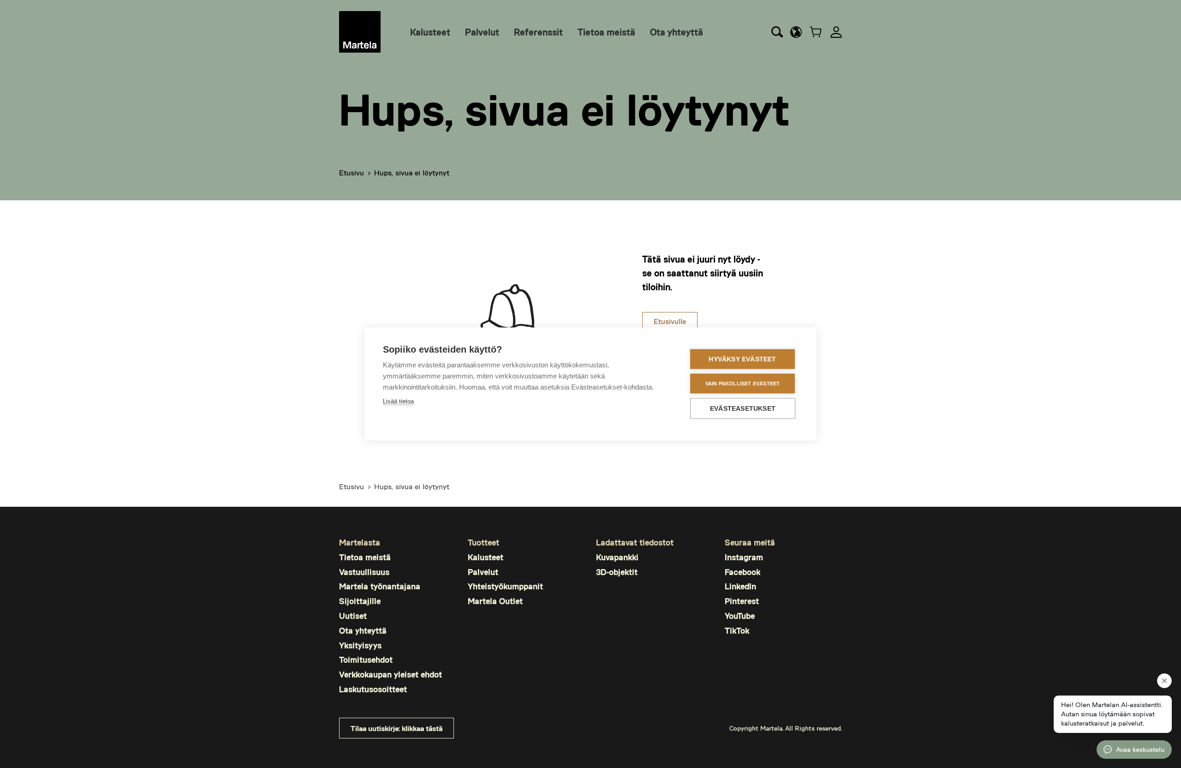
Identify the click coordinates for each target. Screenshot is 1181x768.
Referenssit (538, 31)
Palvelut (482, 31)
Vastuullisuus (364, 572)
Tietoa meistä (606, 31)
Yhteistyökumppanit (505, 586)
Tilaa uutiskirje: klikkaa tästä (396, 728)
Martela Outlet (495, 601)
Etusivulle (670, 321)
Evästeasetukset (742, 408)
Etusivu (351, 172)
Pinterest (742, 601)
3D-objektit (617, 572)
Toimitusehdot (366, 659)
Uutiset (353, 616)
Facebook (742, 572)
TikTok (737, 630)
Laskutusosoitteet (373, 689)
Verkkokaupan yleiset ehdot (390, 674)
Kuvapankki (617, 557)
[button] (796, 32)
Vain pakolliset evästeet (742, 383)
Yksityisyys (360, 645)
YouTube (740, 616)
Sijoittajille (360, 601)
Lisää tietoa (398, 401)
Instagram (744, 557)
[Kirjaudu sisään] (836, 32)
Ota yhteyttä (676, 31)
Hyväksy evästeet (742, 359)
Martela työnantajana (379, 586)
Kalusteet (430, 31)
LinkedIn (740, 586)
